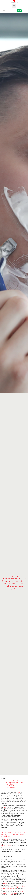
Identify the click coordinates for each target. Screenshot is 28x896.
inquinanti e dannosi (13, 887)
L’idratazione (11, 787)
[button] (14, 6)
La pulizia (10, 784)
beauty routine (6, 845)
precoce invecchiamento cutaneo (13, 892)
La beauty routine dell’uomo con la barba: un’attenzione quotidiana (15, 781)
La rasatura (10, 785)
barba (18, 792)
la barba (17, 860)
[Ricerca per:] (8, 10)
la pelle (9, 894)
